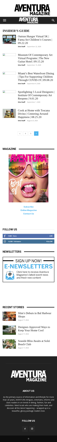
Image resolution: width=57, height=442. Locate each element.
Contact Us (28, 213)
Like (50, 236)
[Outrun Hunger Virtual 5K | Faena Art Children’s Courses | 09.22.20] (9, 39)
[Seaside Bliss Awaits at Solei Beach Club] (9, 344)
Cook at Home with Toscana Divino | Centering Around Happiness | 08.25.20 (34, 114)
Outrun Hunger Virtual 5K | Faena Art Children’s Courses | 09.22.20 (35, 40)
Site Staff (21, 46)
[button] (4, 20)
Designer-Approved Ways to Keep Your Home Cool (34, 328)
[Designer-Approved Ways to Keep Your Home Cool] (9, 330)
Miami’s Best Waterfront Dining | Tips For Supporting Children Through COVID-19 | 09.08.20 (36, 77)
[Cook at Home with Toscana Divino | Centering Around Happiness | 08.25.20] (9, 113)
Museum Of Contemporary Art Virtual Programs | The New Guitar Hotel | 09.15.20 (35, 58)
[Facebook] (25, 429)
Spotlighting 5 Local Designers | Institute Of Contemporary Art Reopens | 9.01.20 (36, 95)
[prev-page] (20, 133)
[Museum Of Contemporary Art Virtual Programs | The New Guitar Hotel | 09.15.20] (9, 57)
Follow (49, 241)
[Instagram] (32, 428)
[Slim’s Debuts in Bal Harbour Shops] (9, 316)
